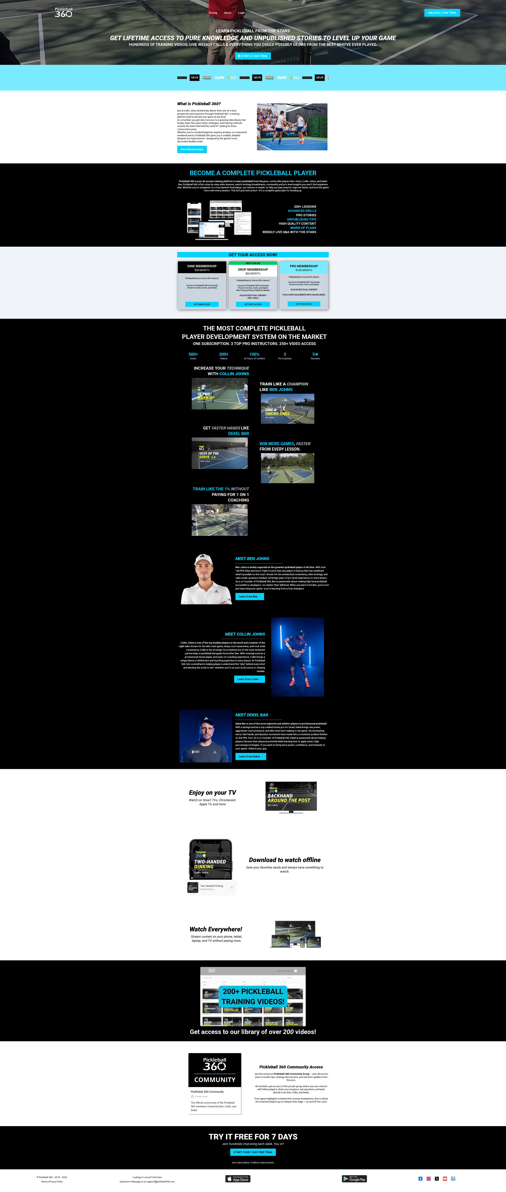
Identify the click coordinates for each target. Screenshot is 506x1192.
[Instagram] (429, 1178)
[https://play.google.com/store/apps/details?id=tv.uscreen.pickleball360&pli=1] (354, 1178)
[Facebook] (420, 1178)
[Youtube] (445, 1178)
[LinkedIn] (453, 1178)
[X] (437, 1178)
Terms (44, 1181)
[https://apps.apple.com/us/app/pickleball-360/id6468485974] (238, 1178)
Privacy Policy (56, 1181)
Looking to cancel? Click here (147, 1177)
